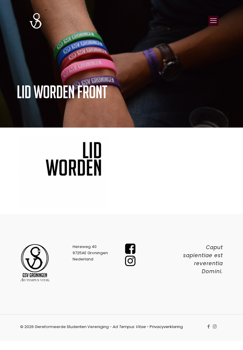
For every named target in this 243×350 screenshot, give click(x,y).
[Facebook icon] (208, 326)
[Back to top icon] (214, 338)
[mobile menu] (213, 21)
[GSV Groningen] (35, 21)
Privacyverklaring (166, 327)
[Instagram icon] (214, 326)
